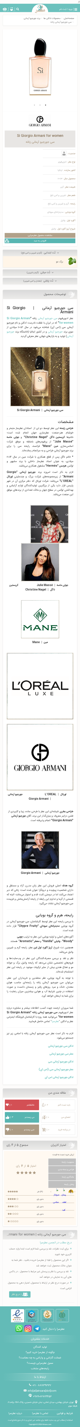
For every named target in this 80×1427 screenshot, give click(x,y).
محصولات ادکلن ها (52, 18)
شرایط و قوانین (65, 1413)
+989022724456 (42, 1396)
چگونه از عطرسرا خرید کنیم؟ (40, 1352)
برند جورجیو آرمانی (32, 18)
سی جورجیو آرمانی (47, 318)
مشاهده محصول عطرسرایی (40, 235)
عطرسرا (55, 1021)
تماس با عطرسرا (40, 1413)
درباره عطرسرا (15, 1413)
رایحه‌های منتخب (40, 1368)
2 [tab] (40, 105)
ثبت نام (62, 9)
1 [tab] (45, 105)
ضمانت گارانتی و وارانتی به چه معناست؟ (40, 1358)
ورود (70, 9)
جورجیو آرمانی (55, 332)
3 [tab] (34, 105)
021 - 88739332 (41, 1385)
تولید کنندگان (40, 1347)
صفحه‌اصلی (69, 18)
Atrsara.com (46, 1424)
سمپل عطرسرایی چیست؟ (40, 1363)
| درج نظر (16, 1294)
